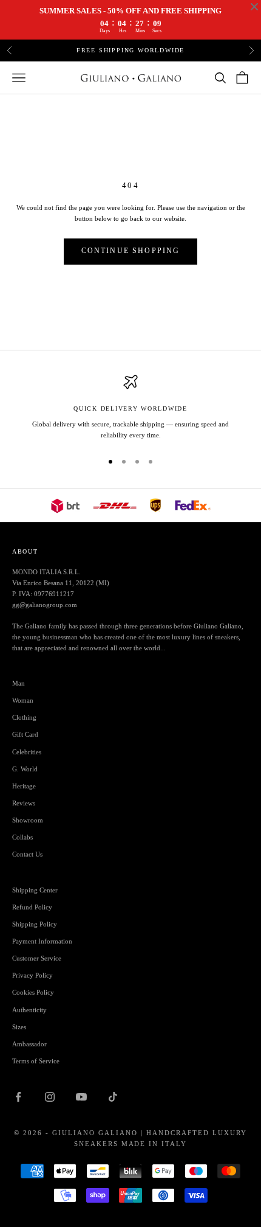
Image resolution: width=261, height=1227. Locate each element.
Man (18, 683)
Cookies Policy (33, 992)
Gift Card (25, 734)
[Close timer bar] (254, 6)
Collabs (22, 837)
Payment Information (42, 941)
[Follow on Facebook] (18, 1097)
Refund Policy (32, 907)
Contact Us (27, 854)
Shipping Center (35, 890)
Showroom (27, 820)
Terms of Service (35, 1061)
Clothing (24, 717)
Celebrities (26, 752)
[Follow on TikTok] (113, 1097)
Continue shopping (130, 250)
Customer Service (36, 958)
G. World (25, 769)
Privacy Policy (32, 975)
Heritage (24, 786)
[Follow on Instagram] (50, 1097)
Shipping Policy (34, 924)
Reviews (23, 803)
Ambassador (29, 1044)
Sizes (19, 1027)
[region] (130, 408)
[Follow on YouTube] (81, 1097)
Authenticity (29, 1009)
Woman (22, 700)
